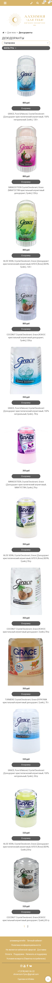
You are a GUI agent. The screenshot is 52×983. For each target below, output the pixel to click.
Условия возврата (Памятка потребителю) (26, 959)
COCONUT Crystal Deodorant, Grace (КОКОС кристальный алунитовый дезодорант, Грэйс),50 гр (26, 918)
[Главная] (3, 32)
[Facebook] (27, 966)
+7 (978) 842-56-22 (26, 971)
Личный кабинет (34, 941)
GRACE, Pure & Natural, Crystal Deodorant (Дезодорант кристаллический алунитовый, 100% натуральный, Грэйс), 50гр (26, 773)
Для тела (11, 32)
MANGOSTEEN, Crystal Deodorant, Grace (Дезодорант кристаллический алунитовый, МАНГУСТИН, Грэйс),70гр (26, 485)
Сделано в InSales (26, 979)
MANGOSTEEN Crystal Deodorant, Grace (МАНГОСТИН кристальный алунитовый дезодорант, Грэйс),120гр (26, 190)
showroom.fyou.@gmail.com (26, 974)
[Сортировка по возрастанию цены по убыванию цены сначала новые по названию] (26, 43)
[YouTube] (24, 966)
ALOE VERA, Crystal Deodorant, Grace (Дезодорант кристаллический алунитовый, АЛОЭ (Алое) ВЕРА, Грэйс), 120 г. (26, 264)
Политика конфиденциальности (26, 945)
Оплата (8, 954)
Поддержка (19, 954)
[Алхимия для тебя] (26, 17)
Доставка (41, 950)
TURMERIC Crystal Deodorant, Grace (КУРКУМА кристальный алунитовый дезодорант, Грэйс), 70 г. (26, 701)
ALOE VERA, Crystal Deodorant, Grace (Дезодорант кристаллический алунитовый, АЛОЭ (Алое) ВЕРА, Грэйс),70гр (26, 558)
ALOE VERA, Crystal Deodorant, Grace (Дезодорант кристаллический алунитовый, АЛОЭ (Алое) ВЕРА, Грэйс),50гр (26, 847)
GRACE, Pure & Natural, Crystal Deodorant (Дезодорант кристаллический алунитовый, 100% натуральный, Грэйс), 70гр (26, 411)
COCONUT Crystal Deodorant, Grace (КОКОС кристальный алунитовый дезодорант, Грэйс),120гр (26, 337)
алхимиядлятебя (17, 941)
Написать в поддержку (36, 954)
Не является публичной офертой (21, 950)
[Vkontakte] (30, 966)
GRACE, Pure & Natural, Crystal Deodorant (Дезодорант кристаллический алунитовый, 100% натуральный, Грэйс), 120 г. (26, 117)
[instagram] (21, 966)
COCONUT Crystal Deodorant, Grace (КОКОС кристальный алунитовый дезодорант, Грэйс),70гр (26, 630)
